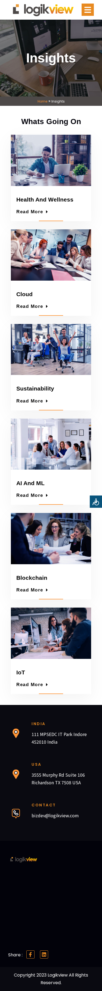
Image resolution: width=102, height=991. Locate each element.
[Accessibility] (96, 502)
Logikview (58, 975)
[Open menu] (88, 10)
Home (42, 101)
